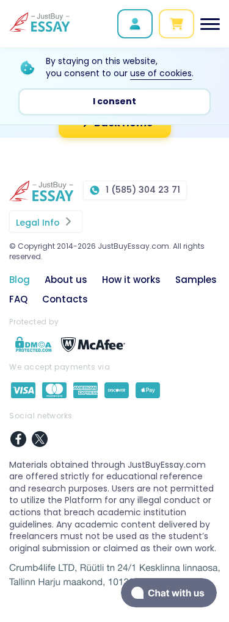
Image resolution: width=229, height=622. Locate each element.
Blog (19, 279)
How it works (131, 279)
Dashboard (135, 23)
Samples (196, 279)
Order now (176, 23)
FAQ (18, 299)
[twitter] (40, 440)
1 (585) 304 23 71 (143, 190)
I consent (114, 101)
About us (66, 279)
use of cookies (161, 73)
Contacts (65, 299)
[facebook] (18, 440)
